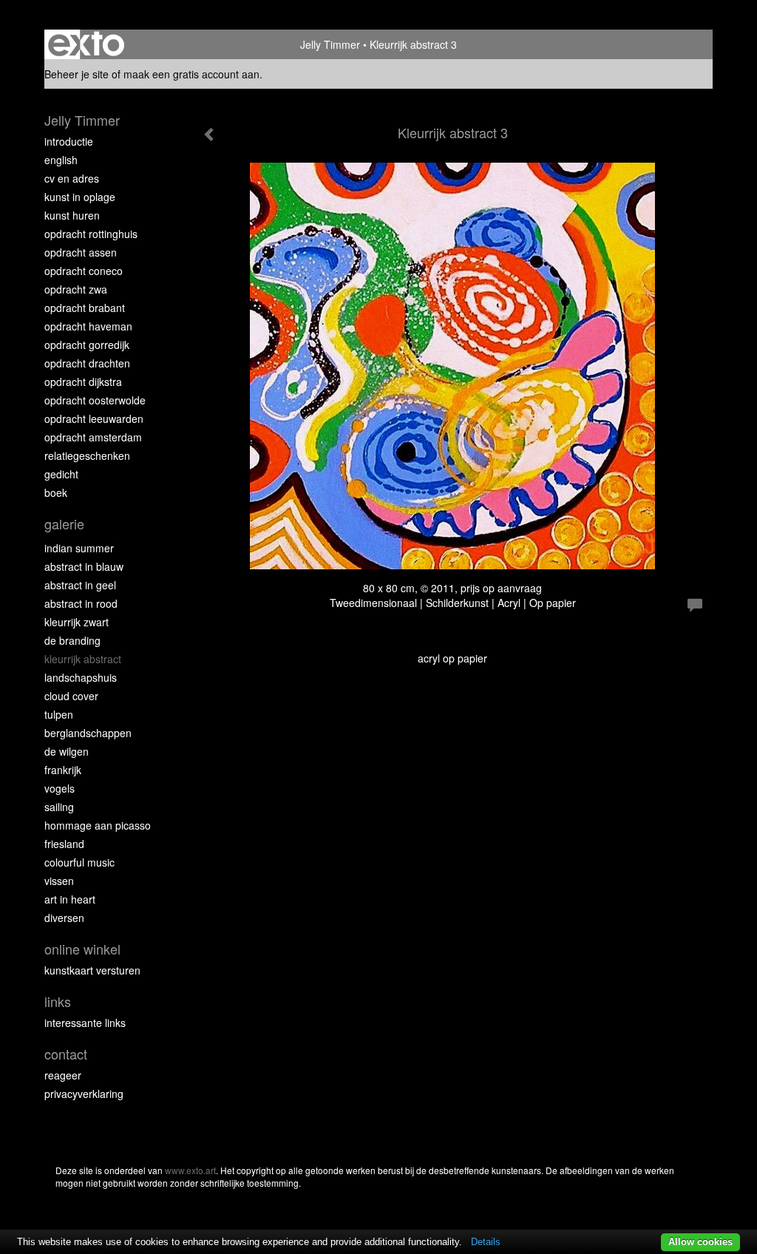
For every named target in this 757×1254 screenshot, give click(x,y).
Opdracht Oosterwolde (95, 400)
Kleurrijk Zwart (76, 621)
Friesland (64, 843)
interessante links (85, 1022)
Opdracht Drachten (87, 363)
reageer (62, 1075)
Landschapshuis (80, 677)
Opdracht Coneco (83, 270)
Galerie (64, 524)
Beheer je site (76, 74)
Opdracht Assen (80, 252)
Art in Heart (69, 899)
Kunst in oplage (79, 196)
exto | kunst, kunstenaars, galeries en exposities (86, 44)
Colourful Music (79, 862)
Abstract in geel (80, 584)
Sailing (59, 806)
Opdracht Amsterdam (93, 437)
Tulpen (58, 714)
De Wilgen (66, 751)
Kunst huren (72, 215)
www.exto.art (190, 1170)
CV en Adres (71, 178)
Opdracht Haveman (88, 326)
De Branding (72, 640)
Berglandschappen (88, 732)
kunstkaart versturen (92, 970)
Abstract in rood (81, 603)
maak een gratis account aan (191, 74)
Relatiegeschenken (87, 455)
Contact (65, 1054)
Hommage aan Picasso (97, 825)
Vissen (59, 880)
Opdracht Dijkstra (83, 381)
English (61, 159)
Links (57, 1001)
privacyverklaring (83, 1093)
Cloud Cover (71, 695)
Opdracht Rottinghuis (91, 233)
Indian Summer (79, 547)
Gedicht (61, 474)
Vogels (59, 788)
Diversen (64, 917)
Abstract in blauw (83, 566)
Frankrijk (62, 769)
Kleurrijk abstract (82, 658)
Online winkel (82, 949)
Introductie (68, 141)
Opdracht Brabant (84, 307)
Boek (55, 492)
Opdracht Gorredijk (86, 344)
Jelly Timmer (330, 44)
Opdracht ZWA (75, 289)
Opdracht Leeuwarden (93, 418)
